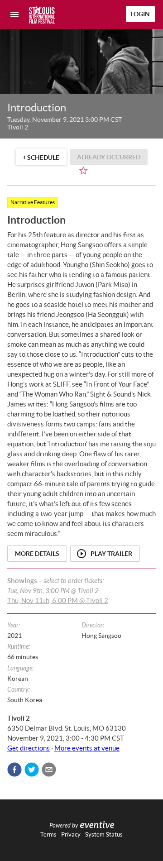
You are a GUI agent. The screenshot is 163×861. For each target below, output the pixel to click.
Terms (48, 834)
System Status (104, 834)
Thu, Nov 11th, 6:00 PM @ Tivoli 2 (57, 600)
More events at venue (87, 748)
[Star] (83, 170)
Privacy (71, 834)
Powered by (63, 825)
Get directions (28, 748)
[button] (14, 769)
